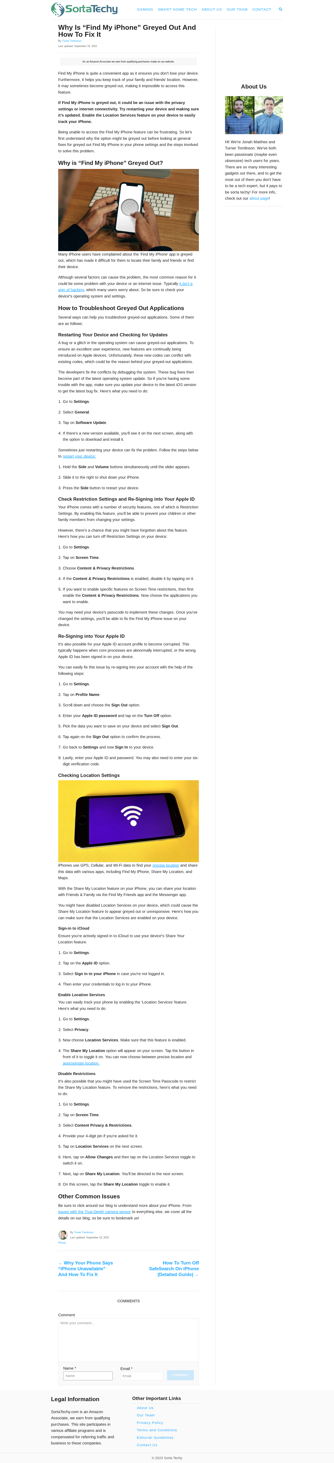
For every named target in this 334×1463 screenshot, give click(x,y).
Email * (126, 1369)
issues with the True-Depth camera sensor (94, 1212)
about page (259, 198)
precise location (166, 865)
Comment (66, 1315)
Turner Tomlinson (71, 40)
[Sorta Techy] (86, 9)
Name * (69, 1368)
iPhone (62, 1242)
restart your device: (79, 456)
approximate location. (81, 1063)
